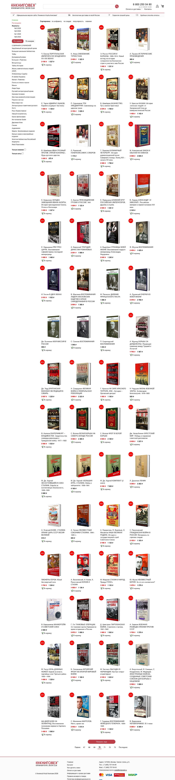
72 (110, 747)
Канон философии (18, 116)
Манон (14, 85)
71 (105, 747)
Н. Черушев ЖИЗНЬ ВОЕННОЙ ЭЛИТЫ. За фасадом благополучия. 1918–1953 (142, 390)
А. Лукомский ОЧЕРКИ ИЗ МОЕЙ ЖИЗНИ (140, 295)
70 (99, 747)
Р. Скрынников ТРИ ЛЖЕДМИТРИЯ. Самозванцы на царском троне (83, 105)
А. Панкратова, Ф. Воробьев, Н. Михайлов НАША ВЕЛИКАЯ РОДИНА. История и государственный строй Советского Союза (112, 535)
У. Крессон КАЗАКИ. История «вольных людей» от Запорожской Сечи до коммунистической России (141, 107)
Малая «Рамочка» (18, 79)
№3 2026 (17, 28)
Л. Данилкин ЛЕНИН (138, 480)
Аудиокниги (16, 128)
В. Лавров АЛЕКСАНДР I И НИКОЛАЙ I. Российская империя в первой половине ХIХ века (142, 203)
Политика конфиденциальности (78, 779)
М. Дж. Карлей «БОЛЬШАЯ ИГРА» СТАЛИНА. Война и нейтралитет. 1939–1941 (81, 483)
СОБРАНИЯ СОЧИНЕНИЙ (21, 45)
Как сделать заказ (73, 767)
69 (94, 747)
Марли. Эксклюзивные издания (23, 131)
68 (89, 747)
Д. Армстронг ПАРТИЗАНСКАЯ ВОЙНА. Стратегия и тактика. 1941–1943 (112, 626)
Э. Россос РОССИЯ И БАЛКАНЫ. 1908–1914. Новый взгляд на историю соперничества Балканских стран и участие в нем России (112, 58)
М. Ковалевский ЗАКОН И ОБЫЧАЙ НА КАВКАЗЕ (140, 151)
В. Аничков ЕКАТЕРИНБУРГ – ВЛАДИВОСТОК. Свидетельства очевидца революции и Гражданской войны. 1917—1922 (54, 437)
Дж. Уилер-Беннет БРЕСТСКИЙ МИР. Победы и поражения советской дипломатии (142, 435)
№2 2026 (17, 31)
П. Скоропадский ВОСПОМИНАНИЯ (107, 342)
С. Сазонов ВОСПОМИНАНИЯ (82, 341)
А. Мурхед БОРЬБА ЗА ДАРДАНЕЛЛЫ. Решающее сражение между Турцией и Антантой (140, 345)
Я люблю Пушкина (18, 77)
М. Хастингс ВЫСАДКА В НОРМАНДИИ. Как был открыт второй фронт (112, 671)
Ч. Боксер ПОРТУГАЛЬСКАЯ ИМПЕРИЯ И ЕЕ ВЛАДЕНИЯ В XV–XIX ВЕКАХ (53, 56)
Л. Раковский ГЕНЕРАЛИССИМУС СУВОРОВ (83, 151)
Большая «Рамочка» (19, 60)
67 (84, 747)
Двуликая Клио (17, 122)
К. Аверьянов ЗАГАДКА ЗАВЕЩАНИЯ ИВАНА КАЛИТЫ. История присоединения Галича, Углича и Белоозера (53, 203)
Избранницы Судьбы (19, 74)
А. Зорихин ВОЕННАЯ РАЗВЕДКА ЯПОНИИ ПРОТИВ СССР (142, 626)
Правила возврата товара (76, 776)
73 (115, 747)
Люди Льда (16, 88)
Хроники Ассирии (18, 94)
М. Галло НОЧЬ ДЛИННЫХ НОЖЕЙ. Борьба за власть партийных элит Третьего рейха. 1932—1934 (53, 673)
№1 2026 (17, 34)
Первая (77, 747)
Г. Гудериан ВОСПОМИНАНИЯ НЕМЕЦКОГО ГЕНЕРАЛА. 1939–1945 (113, 723)
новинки (88, 21)
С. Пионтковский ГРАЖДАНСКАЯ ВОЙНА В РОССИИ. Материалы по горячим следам (140, 533)
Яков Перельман (18, 144)
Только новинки (18, 150)
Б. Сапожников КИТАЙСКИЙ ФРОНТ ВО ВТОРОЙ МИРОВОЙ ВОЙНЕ (83, 671)
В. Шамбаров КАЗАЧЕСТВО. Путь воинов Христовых (111, 104)
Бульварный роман (19, 57)
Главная (70, 762)
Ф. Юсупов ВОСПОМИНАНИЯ (141, 247)
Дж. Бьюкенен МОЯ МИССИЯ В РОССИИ (53, 342)
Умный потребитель (19, 114)
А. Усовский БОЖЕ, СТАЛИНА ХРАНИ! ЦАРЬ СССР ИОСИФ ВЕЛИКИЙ (53, 532)
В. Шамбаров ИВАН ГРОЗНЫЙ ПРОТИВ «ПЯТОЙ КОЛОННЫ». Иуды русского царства (53, 152)
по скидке (67, 21)
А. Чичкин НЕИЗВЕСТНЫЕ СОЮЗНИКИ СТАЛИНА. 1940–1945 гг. (82, 532)
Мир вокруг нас (17, 103)
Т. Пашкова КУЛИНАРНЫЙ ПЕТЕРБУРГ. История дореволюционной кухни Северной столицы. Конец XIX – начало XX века (112, 155)
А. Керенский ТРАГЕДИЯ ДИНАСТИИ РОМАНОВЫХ (81, 248)
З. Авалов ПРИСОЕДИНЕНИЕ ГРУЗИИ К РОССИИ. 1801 (82, 201)
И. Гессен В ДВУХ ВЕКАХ (51, 294)
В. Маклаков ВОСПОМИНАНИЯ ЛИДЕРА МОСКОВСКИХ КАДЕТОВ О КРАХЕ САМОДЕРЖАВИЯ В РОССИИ (83, 298)
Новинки (15, 20)
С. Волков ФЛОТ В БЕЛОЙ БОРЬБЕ (110, 434)
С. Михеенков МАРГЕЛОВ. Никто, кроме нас (81, 722)
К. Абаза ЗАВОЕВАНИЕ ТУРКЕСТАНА (80, 54)
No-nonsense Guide (19, 119)
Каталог (70, 765)
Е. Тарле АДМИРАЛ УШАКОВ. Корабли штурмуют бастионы (53, 104)
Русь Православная (19, 111)
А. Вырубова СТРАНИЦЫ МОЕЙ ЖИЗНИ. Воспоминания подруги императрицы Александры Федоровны (113, 250)
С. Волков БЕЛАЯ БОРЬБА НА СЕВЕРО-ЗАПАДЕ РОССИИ (83, 434)
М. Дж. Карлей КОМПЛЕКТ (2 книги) (111, 481)
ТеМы (14, 54)
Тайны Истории (17, 65)
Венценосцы (16, 63)
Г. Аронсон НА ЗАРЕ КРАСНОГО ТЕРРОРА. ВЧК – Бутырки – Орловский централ (113, 390)
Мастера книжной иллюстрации (23, 97)
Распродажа (16, 23)
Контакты (148, 9)
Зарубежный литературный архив (24, 48)
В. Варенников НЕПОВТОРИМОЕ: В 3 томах (141, 722)
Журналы (15, 26)
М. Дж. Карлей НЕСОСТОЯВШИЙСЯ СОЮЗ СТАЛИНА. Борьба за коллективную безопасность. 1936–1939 (52, 485)
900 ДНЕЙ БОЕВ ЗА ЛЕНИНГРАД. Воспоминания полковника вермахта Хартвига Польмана (53, 725)
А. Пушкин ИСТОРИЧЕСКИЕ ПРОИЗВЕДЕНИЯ (141, 54)
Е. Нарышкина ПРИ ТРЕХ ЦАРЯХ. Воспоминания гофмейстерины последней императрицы (52, 250)
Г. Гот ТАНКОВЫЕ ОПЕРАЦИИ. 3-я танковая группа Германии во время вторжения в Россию (83, 626)
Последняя (123, 747)
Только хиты (16, 153)
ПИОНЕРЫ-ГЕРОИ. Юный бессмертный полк (51, 580)
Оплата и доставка (133, 9)
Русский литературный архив (22, 91)
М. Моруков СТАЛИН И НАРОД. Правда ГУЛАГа (112, 580)
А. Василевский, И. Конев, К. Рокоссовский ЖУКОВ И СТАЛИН (82, 582)
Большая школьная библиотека (23, 51)
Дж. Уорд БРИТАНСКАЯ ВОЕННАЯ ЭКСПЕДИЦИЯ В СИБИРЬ (52, 390)
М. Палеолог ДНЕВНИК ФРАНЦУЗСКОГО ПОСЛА (110, 295)
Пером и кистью (17, 100)
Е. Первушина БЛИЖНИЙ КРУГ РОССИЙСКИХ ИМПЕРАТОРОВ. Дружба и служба (113, 202)
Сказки (14, 125)
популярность (78, 21)
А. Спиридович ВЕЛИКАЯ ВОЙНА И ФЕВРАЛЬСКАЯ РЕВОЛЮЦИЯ (81, 390)
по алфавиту (57, 21)
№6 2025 (17, 37)
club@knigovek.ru (120, 770)
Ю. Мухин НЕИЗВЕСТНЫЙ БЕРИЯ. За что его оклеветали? (142, 580)
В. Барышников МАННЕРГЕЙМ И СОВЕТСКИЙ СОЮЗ (53, 625)
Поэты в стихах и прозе (20, 82)
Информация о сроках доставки (78, 773)
